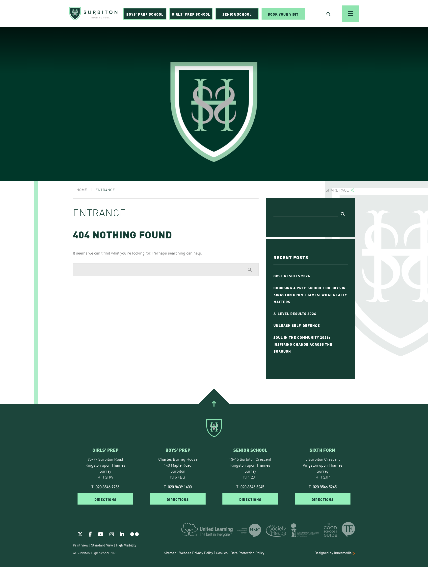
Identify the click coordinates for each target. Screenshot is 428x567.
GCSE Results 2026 (291, 275)
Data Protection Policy (247, 552)
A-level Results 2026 (294, 313)
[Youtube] (101, 533)
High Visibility (126, 545)
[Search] (249, 269)
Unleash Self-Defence (296, 325)
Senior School (237, 13)
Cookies (222, 552)
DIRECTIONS (105, 499)
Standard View (102, 545)
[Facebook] (90, 533)
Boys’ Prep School (144, 13)
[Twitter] (80, 533)
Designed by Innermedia (333, 552)
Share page (337, 190)
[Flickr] (134, 533)
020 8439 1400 (180, 486)
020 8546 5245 (252, 486)
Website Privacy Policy (196, 552)
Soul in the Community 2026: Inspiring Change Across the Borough (302, 344)
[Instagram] (111, 533)
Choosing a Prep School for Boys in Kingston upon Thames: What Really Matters (310, 294)
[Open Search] (328, 14)
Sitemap (170, 552)
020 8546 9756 (107, 486)
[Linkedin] (122, 533)
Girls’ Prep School (191, 13)
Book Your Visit (283, 13)
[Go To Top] (214, 404)
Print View (80, 545)
